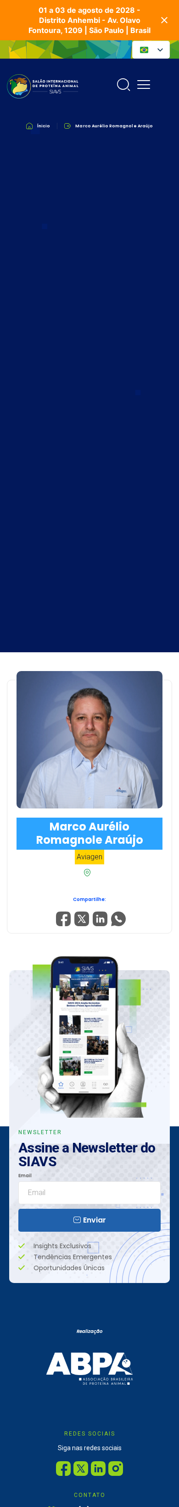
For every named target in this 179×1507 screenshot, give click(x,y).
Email (25, 1176)
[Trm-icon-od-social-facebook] (63, 1468)
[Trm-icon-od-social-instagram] (115, 1468)
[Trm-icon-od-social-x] (80, 1468)
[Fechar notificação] (164, 20)
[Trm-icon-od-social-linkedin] (98, 1468)
